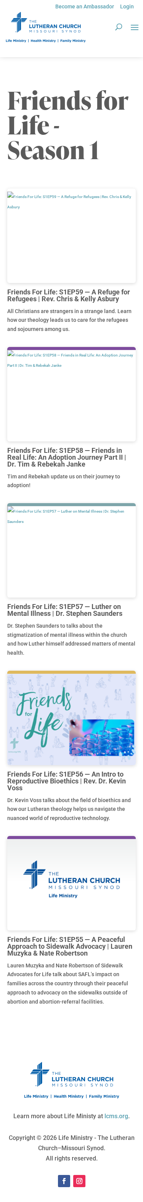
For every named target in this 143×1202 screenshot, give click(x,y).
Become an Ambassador (84, 6)
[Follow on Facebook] (64, 1181)
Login (127, 6)
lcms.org (116, 1116)
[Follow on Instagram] (79, 1181)
